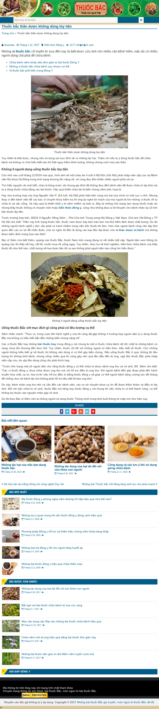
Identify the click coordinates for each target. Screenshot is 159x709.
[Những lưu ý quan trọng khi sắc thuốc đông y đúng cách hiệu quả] (11, 525)
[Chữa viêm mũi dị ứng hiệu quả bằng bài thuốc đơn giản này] (11, 647)
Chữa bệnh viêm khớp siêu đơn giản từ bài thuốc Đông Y (44, 62)
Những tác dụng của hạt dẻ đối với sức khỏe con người (78, 468)
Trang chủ (8, 33)
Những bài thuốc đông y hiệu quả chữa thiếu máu (52, 563)
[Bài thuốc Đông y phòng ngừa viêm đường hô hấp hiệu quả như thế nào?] (11, 509)
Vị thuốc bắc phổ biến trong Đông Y (31, 70)
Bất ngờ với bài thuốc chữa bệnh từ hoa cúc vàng (52, 605)
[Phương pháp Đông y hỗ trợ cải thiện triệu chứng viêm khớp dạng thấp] (11, 541)
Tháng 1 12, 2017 (29, 45)
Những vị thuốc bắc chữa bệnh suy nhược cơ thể (39, 66)
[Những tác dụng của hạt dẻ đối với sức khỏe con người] (79, 462)
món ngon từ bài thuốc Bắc (79, 690)
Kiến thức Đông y (54, 45)
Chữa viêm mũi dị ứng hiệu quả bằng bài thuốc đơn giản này (59, 637)
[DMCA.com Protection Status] (35, 697)
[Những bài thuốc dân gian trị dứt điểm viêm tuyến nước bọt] (11, 663)
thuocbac (9, 45)
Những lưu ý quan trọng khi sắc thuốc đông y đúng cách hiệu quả (62, 515)
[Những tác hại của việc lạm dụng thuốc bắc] (26, 460)
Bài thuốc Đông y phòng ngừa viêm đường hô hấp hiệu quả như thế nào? (67, 499)
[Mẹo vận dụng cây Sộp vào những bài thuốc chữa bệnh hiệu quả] (11, 631)
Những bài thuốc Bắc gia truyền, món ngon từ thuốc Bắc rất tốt (115, 702)
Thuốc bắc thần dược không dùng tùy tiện (37, 26)
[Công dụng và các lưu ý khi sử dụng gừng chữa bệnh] (132, 460)
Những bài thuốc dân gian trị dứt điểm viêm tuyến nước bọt (58, 654)
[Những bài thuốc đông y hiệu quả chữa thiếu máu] (11, 574)
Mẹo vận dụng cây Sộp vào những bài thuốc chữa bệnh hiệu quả (61, 621)
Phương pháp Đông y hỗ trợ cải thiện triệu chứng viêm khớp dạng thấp (65, 531)
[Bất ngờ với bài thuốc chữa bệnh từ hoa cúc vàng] (11, 615)
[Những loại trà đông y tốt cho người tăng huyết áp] (11, 557)
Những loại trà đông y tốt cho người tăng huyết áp (52, 547)
